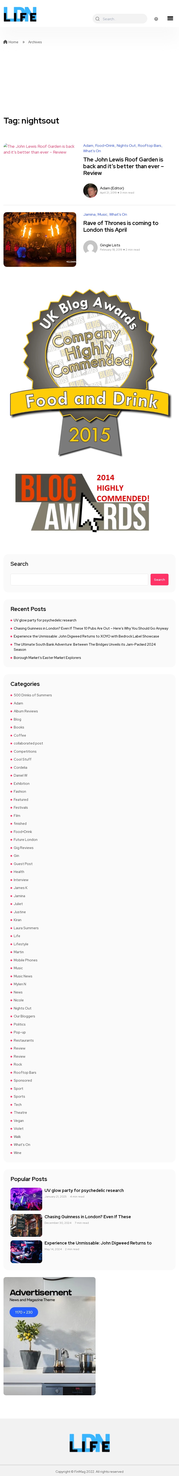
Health (19, 871)
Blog (17, 719)
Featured (21, 799)
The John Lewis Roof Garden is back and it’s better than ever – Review (123, 166)
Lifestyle (21, 944)
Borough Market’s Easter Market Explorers (47, 657)
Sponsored (23, 1080)
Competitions (25, 751)
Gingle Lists (110, 245)
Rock (18, 1064)
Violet (19, 1128)
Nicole (19, 1000)
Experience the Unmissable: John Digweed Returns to (98, 1243)
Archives (35, 42)
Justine (20, 912)
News (18, 992)
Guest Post (23, 864)
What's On (92, 151)
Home (13, 42)
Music (102, 214)
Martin (19, 952)
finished (20, 823)
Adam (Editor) (112, 188)
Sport (18, 1088)
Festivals (21, 807)
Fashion (20, 791)
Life (17, 936)
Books (19, 727)
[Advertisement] (89, 80)
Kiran (17, 920)
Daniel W (20, 775)
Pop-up (20, 1032)
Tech (18, 1104)
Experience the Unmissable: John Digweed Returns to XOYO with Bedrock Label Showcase (86, 636)
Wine (17, 1153)
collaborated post (28, 743)
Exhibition (22, 783)
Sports (19, 1096)
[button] (170, 18)
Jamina (89, 214)
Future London (26, 839)
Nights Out (126, 146)
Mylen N (20, 984)
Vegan (19, 1120)
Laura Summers (26, 928)
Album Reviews (26, 711)
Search (19, 564)
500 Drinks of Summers (33, 695)
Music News (23, 976)
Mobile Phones (26, 960)
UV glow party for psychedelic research (45, 620)
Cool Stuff (22, 759)
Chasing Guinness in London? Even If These (88, 1216)
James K (21, 888)
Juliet (18, 904)
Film (17, 815)
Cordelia (20, 767)
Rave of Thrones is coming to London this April (120, 226)
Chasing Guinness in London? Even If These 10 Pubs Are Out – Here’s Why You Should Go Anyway (91, 628)
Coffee (20, 735)
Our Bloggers (24, 1016)
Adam (88, 146)
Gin (16, 855)
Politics (20, 1024)
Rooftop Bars (149, 146)
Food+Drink (105, 146)
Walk (17, 1136)
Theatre (20, 1112)
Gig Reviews (24, 847)
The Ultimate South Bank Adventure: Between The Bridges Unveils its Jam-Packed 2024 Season (85, 647)
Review (19, 1048)
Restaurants (24, 1040)
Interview (21, 880)
